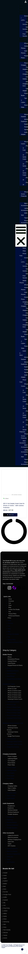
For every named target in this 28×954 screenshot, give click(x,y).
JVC (4, 905)
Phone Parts (23, 254)
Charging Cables (12, 786)
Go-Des (5, 892)
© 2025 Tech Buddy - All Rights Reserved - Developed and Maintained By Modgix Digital (13, 946)
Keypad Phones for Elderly (15, 665)
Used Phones (11, 663)
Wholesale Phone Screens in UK (13, 723)
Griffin (5, 897)
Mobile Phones (23, 281)
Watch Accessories (13, 837)
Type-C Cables (12, 788)
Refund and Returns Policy (14, 617)
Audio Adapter (12, 790)
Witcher (5, 932)
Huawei (5, 900)
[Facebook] (5, 588)
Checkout (11, 601)
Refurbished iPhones (13, 659)
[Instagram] (9, 588)
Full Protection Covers (14, 686)
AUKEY (5, 881)
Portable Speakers (13, 814)
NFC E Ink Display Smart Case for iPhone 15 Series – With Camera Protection (13, 505)
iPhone (10, 657)
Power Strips (24, 106)
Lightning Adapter (12, 758)
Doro (4, 889)
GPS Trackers (11, 846)
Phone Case (23, 381)
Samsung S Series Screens (12, 733)
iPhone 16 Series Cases (14, 697)
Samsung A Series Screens (12, 729)
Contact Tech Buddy (14, 609)
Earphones (11, 808)
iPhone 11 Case (12, 688)
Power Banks (24, 94)
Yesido (5, 935)
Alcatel (5, 873)
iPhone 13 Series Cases (14, 690)
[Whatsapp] (24, 588)
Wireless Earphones (13, 812)
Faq (9, 611)
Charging (22, 60)
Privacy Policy (12, 613)
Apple (5, 878)
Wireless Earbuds (13, 810)
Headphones (11, 806)
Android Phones (12, 661)
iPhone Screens (12, 725)
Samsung (6, 921)
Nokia (5, 916)
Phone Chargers (12, 756)
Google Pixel (7, 894)
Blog (9, 607)
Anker (5, 875)
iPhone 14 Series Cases (14, 692)
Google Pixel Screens (14, 736)
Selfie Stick (24, 214)
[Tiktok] (14, 588)
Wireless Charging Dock (14, 839)
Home (21, 6)
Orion (5, 919)
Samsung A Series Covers (15, 699)
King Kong (6, 908)
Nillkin (5, 913)
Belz (4, 886)
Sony (4, 927)
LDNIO (5, 911)
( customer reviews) (17, 494)
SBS (4, 924)
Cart (9, 603)
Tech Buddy (6, 930)
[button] (21, 235)
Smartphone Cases (9, 684)
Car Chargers (11, 760)
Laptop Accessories (13, 835)
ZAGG (5, 938)
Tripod (9, 843)
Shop (21, 8)
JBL (4, 902)
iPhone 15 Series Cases (14, 695)
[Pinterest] (19, 588)
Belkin (5, 883)
